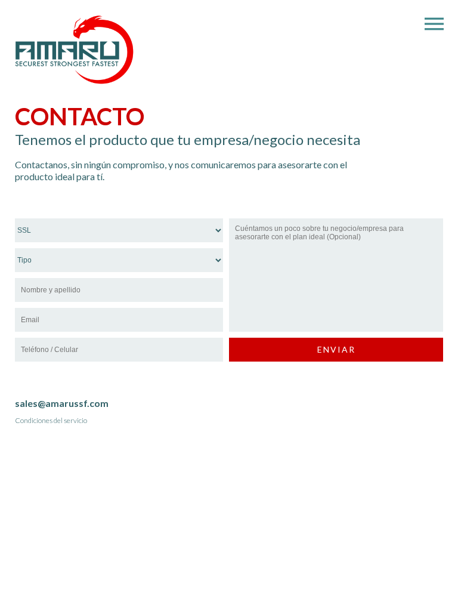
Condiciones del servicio (51, 420)
